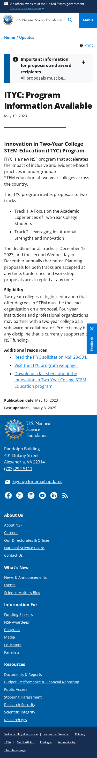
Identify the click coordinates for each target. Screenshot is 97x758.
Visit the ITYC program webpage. (46, 365)
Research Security (19, 704)
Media (9, 637)
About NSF (13, 525)
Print (89, 45)
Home (9, 37)
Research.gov (15, 719)
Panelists (12, 652)
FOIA (7, 742)
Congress (12, 629)
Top (88, 381)
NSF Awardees (16, 622)
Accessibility (67, 742)
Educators (12, 644)
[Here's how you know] (48, 6)
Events (10, 584)
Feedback (91, 344)
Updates (26, 37)
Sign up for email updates (37, 481)
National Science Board (24, 547)
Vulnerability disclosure (21, 734)
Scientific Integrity (19, 712)
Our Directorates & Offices (27, 540)
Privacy (80, 734)
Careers (11, 532)
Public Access (15, 689)
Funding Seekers (18, 614)
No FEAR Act (25, 742)
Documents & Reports (23, 674)
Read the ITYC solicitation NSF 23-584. (50, 357)
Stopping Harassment (23, 697)
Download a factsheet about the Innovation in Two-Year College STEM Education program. (50, 380)
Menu (88, 20)
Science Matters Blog (22, 592)
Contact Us (13, 555)
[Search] (70, 20)
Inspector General (56, 734)
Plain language (15, 750)
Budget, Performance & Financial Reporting (41, 681)
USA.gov (46, 742)
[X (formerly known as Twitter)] (20, 495)
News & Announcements (25, 577)
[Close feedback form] (92, 328)
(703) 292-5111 (18, 468)
